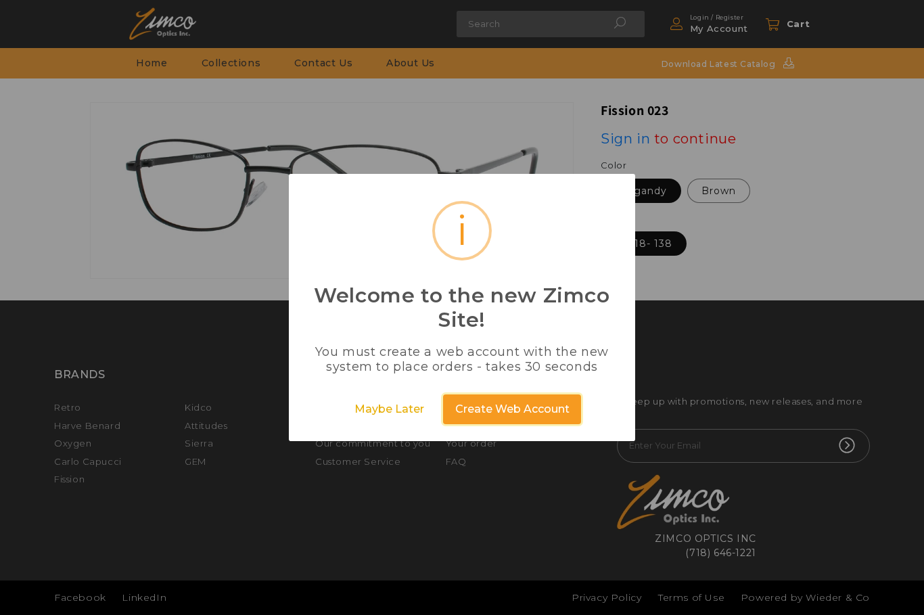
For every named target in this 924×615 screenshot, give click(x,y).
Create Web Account (512, 409)
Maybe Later (389, 409)
